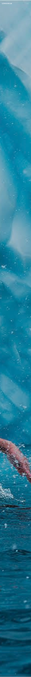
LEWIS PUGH (7, 3)
